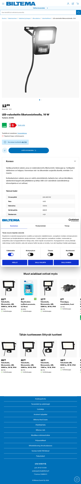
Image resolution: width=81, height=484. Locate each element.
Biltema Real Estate (40, 419)
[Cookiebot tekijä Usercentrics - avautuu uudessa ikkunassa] (70, 220)
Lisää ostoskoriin (27, 150)
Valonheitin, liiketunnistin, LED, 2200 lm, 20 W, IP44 (48, 304)
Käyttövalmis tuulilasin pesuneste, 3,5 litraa (28, 304)
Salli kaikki (66, 262)
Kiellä (14, 262)
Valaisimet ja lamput (25, 18)
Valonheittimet (46, 18)
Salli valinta (40, 262)
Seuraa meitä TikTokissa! (40, 451)
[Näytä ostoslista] (73, 3)
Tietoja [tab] (67, 226)
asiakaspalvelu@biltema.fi (40, 471)
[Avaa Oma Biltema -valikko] (68, 3)
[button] (40, 8)
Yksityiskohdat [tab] (40, 226)
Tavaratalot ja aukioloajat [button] (40, 404)
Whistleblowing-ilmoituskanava (40, 445)
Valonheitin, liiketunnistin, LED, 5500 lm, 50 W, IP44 (8, 365)
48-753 (24, 142)
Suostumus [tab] (14, 226)
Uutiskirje (40, 409)
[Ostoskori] (77, 3)
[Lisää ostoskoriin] (5, 150)
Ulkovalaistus (36, 18)
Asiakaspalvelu (40, 399)
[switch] (30, 254)
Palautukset (40, 456)
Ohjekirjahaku (40, 425)
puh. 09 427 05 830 (40, 468)
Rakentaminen (12, 18)
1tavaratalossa (22, 133)
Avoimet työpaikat (40, 414)
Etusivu (4, 18)
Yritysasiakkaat (40, 440)
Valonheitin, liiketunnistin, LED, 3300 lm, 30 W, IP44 (8, 304)
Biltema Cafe (40, 430)
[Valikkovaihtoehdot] (3, 3)
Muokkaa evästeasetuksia (40, 435)
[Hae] (78, 12)
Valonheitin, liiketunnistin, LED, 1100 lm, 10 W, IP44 (48, 365)
